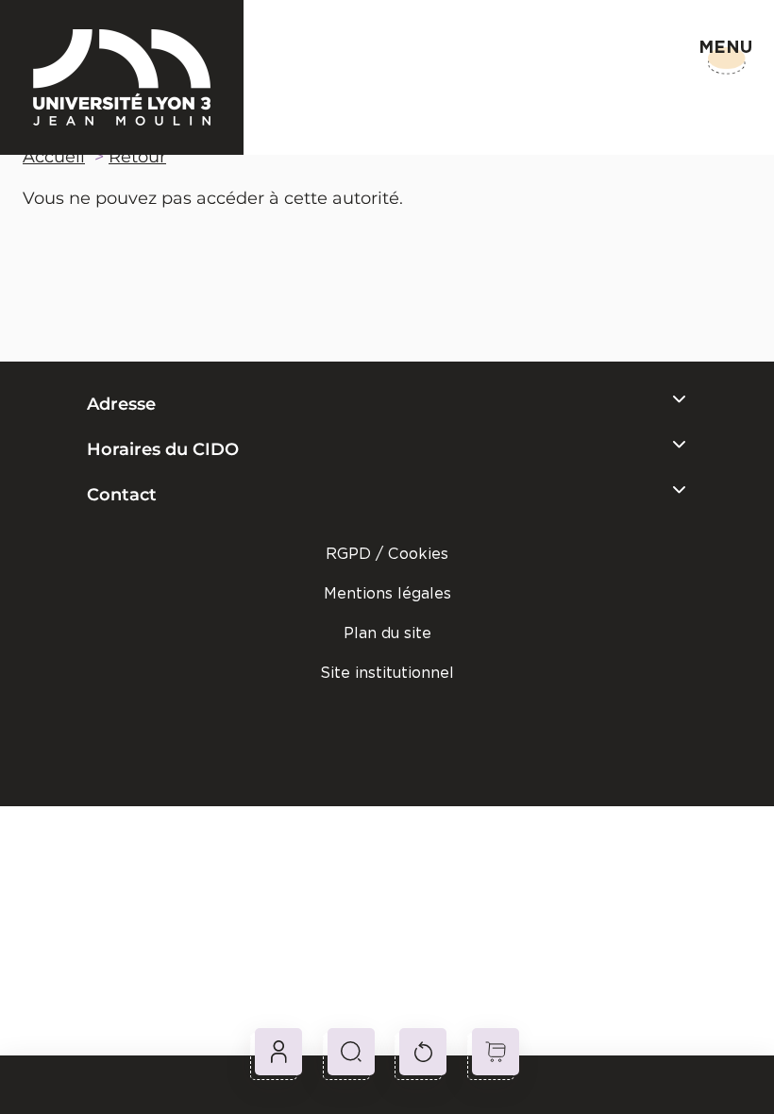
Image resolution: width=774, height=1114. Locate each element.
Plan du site (387, 633)
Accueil (54, 156)
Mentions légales (387, 593)
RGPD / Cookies (387, 554)
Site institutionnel (387, 673)
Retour (137, 156)
